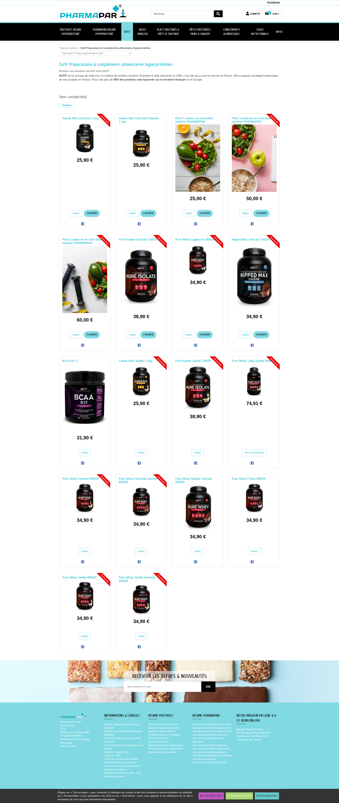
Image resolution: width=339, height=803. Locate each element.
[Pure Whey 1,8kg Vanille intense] (254, 395)
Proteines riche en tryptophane (165, 748)
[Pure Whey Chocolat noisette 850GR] (141, 516)
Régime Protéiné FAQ (116, 752)
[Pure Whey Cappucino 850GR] (197, 274)
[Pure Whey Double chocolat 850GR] (197, 528)
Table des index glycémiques (120, 762)
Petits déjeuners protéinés (162, 724)
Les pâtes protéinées (204, 759)
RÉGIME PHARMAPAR (206, 715)
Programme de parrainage (75, 739)
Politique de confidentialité (74, 732)
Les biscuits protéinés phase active (211, 727)
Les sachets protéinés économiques (212, 755)
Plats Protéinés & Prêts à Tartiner (168, 32)
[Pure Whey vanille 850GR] (84, 610)
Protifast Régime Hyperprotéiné (70, 32)
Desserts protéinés (158, 738)
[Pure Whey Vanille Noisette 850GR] (141, 613)
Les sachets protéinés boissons (210, 734)
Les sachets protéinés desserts (209, 745)
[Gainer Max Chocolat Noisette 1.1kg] (141, 157)
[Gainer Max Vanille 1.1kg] (141, 395)
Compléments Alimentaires (231, 32)
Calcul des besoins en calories (121, 759)
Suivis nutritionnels (260, 32)
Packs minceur (143, 32)
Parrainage (66, 742)
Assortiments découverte (162, 752)
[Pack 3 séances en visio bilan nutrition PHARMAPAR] (84, 312)
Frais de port (67, 725)
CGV (62, 728)
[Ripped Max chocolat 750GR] (254, 309)
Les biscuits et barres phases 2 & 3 (212, 731)
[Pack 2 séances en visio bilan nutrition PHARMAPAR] (254, 191)
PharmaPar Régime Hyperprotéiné (104, 32)
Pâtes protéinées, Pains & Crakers (200, 32)
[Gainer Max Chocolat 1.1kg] (84, 152)
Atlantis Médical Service (250, 729)
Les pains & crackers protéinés (209, 762)
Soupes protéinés (158, 741)
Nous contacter (68, 746)
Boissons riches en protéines (164, 734)
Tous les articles (68, 48)
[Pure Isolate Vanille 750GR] (197, 409)
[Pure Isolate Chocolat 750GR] (141, 309)
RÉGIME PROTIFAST (161, 715)
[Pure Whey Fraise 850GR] (254, 512)
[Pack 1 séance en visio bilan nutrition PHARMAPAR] (197, 191)
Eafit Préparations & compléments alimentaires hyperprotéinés (115, 48)
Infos (279, 31)
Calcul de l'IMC (112, 755)
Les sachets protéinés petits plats (211, 748)
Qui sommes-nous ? (71, 721)
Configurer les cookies (249, 739)
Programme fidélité (70, 735)
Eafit (127, 31)
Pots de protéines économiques (166, 745)
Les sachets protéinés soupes (209, 752)
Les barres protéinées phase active (212, 724)
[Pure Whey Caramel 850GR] (84, 512)
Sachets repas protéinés (162, 731)
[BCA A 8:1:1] (84, 430)
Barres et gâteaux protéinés (163, 727)
